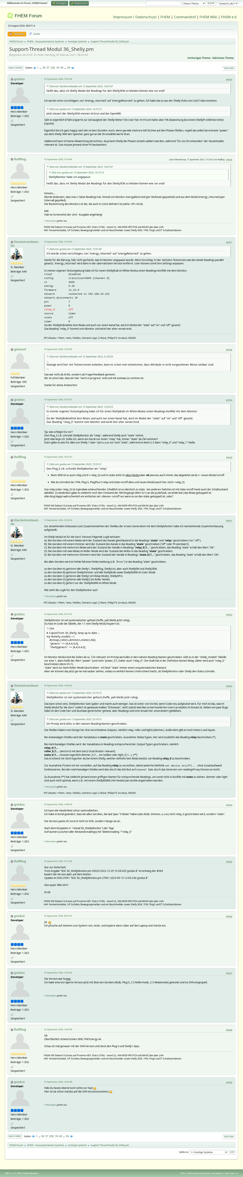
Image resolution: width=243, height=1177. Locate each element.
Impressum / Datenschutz (135, 16)
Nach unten (15, 67)
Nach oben (15, 1136)
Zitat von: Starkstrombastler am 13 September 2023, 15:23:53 (81, 406)
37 (48, 67)
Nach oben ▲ (231, 1173)
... (40, 67)
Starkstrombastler (25, 244)
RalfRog (20, 159)
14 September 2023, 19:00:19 (58, 804)
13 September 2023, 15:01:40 (58, 78)
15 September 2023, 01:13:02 (58, 861)
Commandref (185, 16)
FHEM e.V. (229, 16)
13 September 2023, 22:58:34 (58, 520)
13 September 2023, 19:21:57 (58, 456)
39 (57, 67)
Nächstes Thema (223, 58)
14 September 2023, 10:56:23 (58, 685)
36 (44, 67)
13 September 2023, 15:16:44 (58, 159)
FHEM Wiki (208, 16)
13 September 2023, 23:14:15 (58, 614)
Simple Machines (30, 1173)
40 (61, 67)
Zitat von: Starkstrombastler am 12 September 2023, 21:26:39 (81, 356)
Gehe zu (183, 1151)
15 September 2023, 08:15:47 (58, 915)
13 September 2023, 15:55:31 (58, 399)
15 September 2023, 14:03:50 (58, 1029)
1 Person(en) (50, 220)
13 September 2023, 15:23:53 (58, 241)
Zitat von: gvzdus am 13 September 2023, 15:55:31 (75, 464)
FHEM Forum (28, 15)
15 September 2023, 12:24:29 (58, 972)
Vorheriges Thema (199, 58)
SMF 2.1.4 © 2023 (13, 1173)
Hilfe (182, 1173)
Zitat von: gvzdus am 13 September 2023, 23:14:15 (75, 692)
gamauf (20, 349)
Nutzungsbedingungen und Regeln (204, 1173)
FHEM (165, 16)
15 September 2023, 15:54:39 (58, 1081)
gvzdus (19, 79)
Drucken (229, 68)
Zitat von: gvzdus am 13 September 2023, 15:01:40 (75, 249)
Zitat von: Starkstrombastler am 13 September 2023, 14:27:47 (81, 86)
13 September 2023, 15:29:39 (58, 349)
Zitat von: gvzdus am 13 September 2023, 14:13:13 (75, 109)
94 (68, 67)
